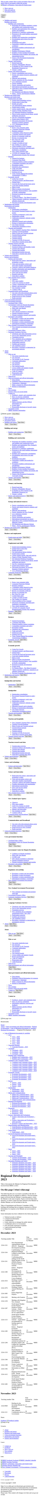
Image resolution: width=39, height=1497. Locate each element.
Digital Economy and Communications (23, 1099)
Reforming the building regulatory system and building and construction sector (24, 26)
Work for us (11, 376)
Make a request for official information (23, 385)
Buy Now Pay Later (18, 139)
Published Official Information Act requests (25, 381)
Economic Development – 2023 (21, 1077)
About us (15, 279)
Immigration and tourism (12, 1436)
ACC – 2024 (16, 1038)
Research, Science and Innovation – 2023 (24, 1123)
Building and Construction (16, 1055)
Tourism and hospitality (15, 228)
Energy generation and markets (21, 85)
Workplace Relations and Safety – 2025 (24, 1162)
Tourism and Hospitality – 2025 (21, 1157)
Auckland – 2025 (17, 1050)
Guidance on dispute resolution (21, 306)
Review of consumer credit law (21, 136)
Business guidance (17, 131)
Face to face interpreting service (21, 335)
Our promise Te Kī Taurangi (20, 359)
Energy (10, 1081)
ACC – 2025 (16, 1036)
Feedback (7, 1447)
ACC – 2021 (16, 1043)
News (10, 388)
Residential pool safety (19, 42)
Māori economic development (21, 189)
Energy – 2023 (16, 1086)
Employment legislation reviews (21, 100)
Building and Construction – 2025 (22, 1057)
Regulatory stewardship (15, 317)
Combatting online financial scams (22, 133)
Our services (16, 364)
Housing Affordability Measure (21, 64)
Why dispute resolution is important (22, 311)
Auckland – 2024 (17, 1052)
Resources (11, 1108)
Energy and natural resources (17, 71)
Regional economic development (22, 194)
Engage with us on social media (17, 391)
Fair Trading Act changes (19, 144)
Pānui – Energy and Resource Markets (23, 93)
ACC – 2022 (16, 1042)
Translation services (18, 337)
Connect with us (17, 289)
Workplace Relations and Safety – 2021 (24, 1169)
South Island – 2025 (18, 1132)
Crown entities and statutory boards (22, 368)
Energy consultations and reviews (22, 73)
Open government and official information (21, 378)
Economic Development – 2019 (21, 1079)
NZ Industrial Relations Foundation (22, 112)
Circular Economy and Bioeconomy (23, 180)
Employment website (18, 107)
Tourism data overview (19, 245)
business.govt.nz (17, 172)
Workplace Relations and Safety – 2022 (24, 1168)
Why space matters (17, 281)
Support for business (18, 158)
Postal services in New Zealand (21, 296)
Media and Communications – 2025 (23, 1094)
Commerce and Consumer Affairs (18, 1060)
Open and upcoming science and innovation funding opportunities (22, 264)
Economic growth (13, 177)
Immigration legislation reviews (21, 226)
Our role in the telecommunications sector (24, 293)
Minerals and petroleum (19, 78)
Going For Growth (17, 179)
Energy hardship (17, 83)
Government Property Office (16, 330)
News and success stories (19, 272)
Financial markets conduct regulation (23, 161)
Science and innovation (15, 259)
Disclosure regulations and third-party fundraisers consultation (23, 149)
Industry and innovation (19, 286)
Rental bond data (17, 63)
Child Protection (17, 374)
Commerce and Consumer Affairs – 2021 (24, 1069)
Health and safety (17, 104)
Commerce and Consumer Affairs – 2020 (24, 1071)
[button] (19, 1422)
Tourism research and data (16, 243)
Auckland (11, 1048)
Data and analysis (10, 10)
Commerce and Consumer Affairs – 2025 (24, 1062)
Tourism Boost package (19, 235)
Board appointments (18, 369)
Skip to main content (7, 1)
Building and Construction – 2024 (22, 1059)
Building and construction (16, 24)
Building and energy (11, 1431)
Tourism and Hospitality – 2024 (21, 1159)
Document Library (10, 11)
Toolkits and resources (18, 344)
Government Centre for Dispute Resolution (21, 305)
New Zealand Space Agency (16, 277)
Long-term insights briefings (20, 185)
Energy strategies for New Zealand (22, 80)
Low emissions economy (19, 81)
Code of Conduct (17, 371)
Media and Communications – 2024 (23, 1096)
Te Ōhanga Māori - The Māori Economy (24, 197)
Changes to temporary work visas (22, 214)
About (3, 1026)
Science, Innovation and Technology (19, 1115)
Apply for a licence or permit (20, 282)
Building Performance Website (21, 51)
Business (11, 156)
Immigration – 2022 (18, 1091)
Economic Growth (13, 1072)
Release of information (19, 386)
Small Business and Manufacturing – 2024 (24, 1128)
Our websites (12, 390)
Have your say (9, 8)
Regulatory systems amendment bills (23, 322)
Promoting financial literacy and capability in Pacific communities (24, 191)
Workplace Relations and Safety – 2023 (24, 1166)
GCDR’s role (16, 310)
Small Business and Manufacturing (18, 1125)
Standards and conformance (20, 167)
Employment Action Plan (19, 102)
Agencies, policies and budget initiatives (24, 267)
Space (10, 1149)
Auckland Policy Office (15, 303)
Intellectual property (18, 170)
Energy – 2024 (16, 1084)
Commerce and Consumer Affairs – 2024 (24, 1064)
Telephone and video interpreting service (24, 334)
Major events (16, 187)
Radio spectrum (16, 298)
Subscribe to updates (18, 276)
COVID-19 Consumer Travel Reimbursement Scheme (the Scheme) (23, 154)
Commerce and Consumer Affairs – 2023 (24, 1065)
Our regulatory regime (18, 288)
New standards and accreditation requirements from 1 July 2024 (22, 339)
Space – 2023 (16, 1154)
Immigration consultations (20, 209)
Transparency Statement (19, 383)
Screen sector (16, 196)
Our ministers (16, 363)
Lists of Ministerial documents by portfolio (23, 1028)
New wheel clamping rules (20, 151)
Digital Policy (16, 182)
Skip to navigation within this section (16, 3)
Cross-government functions (13, 1435)
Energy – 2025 (16, 1082)
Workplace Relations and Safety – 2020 (24, 1171)
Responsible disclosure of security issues (24, 407)
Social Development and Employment (19, 1134)
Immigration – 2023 (18, 1089)
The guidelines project (18, 345)
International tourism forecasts (21, 252)
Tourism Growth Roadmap (20, 231)
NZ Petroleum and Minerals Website (23, 92)
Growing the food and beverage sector (23, 184)
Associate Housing (14, 1045)
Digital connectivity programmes (22, 294)
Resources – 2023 (17, 1113)
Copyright (8, 1471)
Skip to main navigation (20, 1)
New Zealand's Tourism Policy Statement (24, 230)
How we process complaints (20, 397)
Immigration (12, 207)
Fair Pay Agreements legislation (21, 117)
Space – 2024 (16, 1152)
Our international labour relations (22, 105)
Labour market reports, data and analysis (24, 109)
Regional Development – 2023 (21, 1106)
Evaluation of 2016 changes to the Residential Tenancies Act (22, 67)
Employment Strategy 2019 (20, 119)
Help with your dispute (19, 308)
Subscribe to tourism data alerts (21, 253)
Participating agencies (18, 342)
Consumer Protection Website (21, 129)
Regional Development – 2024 (21, 1105)
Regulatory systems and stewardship (23, 318)
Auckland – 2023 (17, 1053)
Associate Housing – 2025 (20, 1047)
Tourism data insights (18, 250)
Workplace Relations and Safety (17, 1161)
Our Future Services (18, 225)
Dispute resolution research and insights (24, 315)
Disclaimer (8, 1473)
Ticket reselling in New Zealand (21, 146)
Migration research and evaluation (22, 221)
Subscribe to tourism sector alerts (22, 242)
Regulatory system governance (21, 320)
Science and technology (12, 1438)
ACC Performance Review (20, 124)
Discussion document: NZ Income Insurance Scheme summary (22, 121)
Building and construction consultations (24, 37)
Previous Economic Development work (24, 202)
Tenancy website (17, 70)
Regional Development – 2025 (21, 1103)
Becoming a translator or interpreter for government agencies (23, 348)
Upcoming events (13, 409)
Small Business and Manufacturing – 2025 (24, 1127)
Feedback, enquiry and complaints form (24, 395)
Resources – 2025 (17, 1110)
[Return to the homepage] (16, 5)
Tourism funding (17, 236)
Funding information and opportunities (23, 269)
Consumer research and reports (21, 134)
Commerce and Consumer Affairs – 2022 (24, 1067)
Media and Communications (16, 1093)
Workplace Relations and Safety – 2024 (24, 1164)
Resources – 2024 (17, 1111)
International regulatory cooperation (22, 323)
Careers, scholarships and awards (22, 284)
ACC (10, 1035)
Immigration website (18, 216)
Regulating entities (17, 165)
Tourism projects (17, 238)
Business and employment (12, 1433)
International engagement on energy (23, 87)
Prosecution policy (17, 373)
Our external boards (18, 366)
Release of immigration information (22, 223)
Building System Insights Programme (23, 52)
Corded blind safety (18, 141)
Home (2, 1025)
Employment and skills (15, 98)
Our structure (16, 357)
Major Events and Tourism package (22, 233)
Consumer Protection (14, 126)
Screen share (16, 405)
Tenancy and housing (14, 61)
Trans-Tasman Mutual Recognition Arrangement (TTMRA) (22, 174)
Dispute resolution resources (20, 313)
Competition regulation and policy (22, 163)
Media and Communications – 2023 (23, 1098)
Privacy (7, 1475)
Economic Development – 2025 (21, 1074)
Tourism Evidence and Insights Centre (23, 247)
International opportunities (20, 271)
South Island (12, 1130)
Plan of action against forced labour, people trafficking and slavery (25, 115)
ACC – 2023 (16, 1040)
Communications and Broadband (18, 291)
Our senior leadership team (20, 356)
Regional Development (8, 1030)
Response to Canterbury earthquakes (23, 32)
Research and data (17, 274)
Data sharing (16, 380)
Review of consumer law (19, 138)
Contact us (11, 393)
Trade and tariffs (17, 168)
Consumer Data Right (18, 160)
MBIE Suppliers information (16, 410)
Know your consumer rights (20, 127)
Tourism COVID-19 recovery (21, 240)
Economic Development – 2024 (21, 1076)
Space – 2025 (16, 1151)
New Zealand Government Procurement (20, 325)
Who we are (12, 354)
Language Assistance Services (17, 332)
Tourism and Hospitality (15, 1156)
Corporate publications (19, 361)
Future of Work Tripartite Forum (21, 110)
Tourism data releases (18, 248)
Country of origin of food (19, 143)
